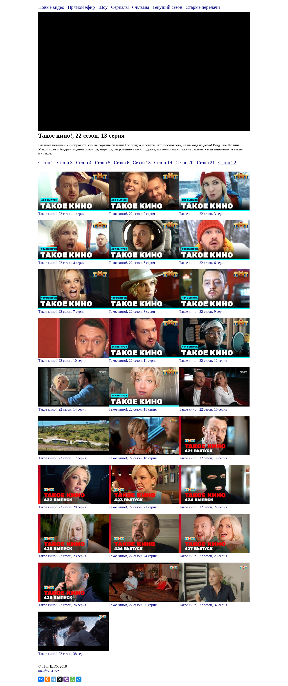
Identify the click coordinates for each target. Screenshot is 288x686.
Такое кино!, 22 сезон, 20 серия (62, 507)
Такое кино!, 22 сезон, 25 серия (203, 556)
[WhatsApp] (72, 679)
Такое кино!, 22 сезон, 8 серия (132, 311)
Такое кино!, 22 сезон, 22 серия (203, 507)
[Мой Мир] (78, 679)
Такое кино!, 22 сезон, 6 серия (202, 263)
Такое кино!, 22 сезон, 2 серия (132, 214)
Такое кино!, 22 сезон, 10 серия (62, 360)
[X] (60, 679)
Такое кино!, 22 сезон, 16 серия (203, 409)
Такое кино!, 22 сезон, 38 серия (62, 654)
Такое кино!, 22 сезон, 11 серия (132, 360)
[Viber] (66, 679)
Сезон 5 (102, 162)
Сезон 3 (65, 162)
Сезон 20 (185, 162)
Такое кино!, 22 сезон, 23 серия (62, 556)
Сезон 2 (46, 162)
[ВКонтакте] (41, 679)
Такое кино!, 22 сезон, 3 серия (202, 214)
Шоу (103, 7)
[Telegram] (53, 679)
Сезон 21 (206, 162)
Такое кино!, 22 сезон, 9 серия (202, 311)
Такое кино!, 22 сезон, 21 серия (133, 507)
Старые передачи (203, 7)
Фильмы (140, 7)
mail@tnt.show (49, 670)
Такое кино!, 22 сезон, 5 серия (132, 263)
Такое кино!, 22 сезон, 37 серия (203, 605)
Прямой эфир (81, 7)
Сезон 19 (163, 162)
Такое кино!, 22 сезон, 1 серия (61, 214)
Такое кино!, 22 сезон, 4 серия (61, 263)
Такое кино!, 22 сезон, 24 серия (133, 556)
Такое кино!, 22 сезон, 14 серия (62, 409)
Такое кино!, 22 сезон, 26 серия (62, 605)
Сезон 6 (121, 162)
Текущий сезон (167, 7)
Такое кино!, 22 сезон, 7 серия (61, 311)
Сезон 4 (84, 162)
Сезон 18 (142, 162)
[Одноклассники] (47, 679)
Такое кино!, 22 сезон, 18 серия (133, 458)
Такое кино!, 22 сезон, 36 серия (133, 605)
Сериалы (120, 7)
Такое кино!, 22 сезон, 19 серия (203, 458)
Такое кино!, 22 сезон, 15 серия (133, 409)
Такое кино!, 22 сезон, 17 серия (62, 458)
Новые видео (51, 7)
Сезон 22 (227, 162)
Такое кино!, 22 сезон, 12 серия (203, 360)
